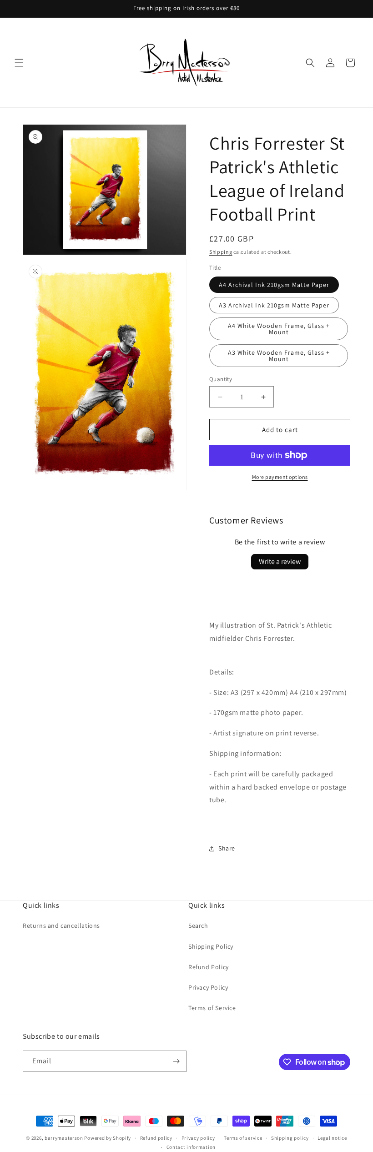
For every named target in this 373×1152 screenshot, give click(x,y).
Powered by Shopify (107, 1138)
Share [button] (226, 848)
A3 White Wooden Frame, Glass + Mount (279, 355)
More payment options (280, 476)
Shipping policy (290, 1138)
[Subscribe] (176, 1061)
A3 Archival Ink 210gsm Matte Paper (274, 305)
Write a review (280, 561)
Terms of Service (212, 1008)
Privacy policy (198, 1138)
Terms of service (243, 1138)
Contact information (191, 1147)
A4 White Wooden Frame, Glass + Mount (279, 329)
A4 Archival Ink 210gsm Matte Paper (274, 285)
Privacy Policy (208, 987)
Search (198, 925)
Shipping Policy (210, 946)
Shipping (220, 251)
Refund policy (156, 1138)
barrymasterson (64, 1138)
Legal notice (332, 1138)
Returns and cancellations (61, 925)
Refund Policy (208, 967)
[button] (19, 63)
